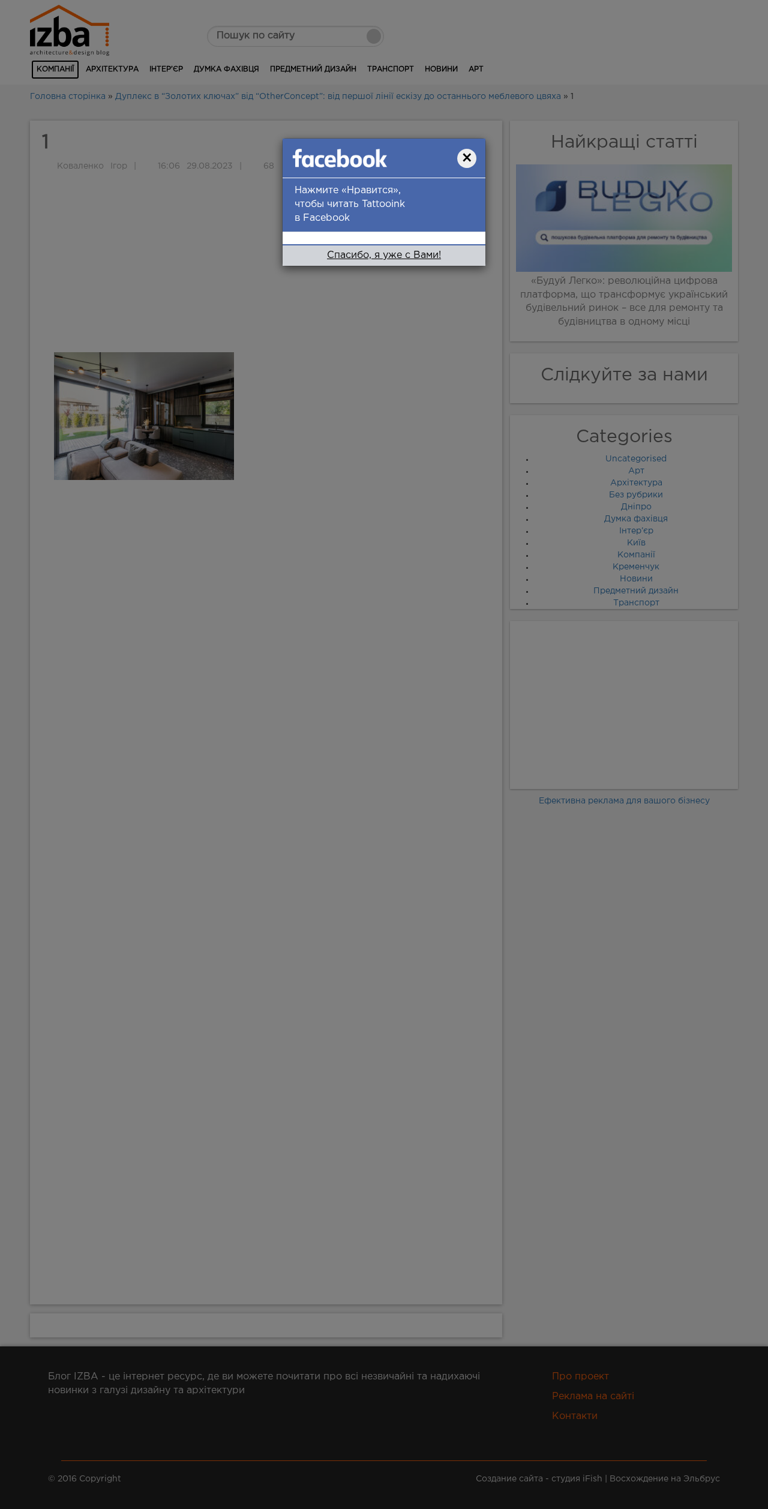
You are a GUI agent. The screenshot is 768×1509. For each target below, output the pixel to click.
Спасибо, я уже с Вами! (384, 255)
